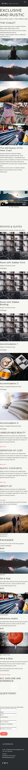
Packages (3, 500)
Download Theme (5, 675)
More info (3, 446)
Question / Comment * (6, 725)
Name (2, 712)
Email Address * (4, 718)
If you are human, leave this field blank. (12, 707)
